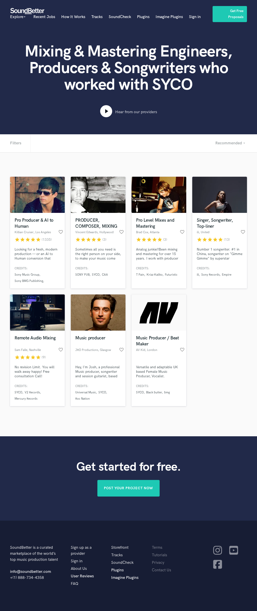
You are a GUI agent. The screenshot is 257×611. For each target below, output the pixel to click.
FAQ (74, 583)
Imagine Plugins (169, 17)
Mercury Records (26, 399)
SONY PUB (82, 275)
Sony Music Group (27, 275)
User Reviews (82, 576)
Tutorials (159, 555)
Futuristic (171, 275)
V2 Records (32, 392)
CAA (105, 275)
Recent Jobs (44, 17)
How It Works (73, 17)
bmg (167, 392)
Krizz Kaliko (155, 275)
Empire (226, 275)
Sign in (195, 17)
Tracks (97, 17)
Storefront (119, 547)
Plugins (143, 17)
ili (198, 275)
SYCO (96, 275)
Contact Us (161, 570)
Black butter (154, 392)
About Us (79, 568)
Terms (157, 547)
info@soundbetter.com (30, 571)
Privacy (158, 562)
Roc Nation (82, 399)
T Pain (140, 275)
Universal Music (85, 392)
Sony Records (210, 275)
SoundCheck (120, 17)
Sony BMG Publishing (29, 281)
